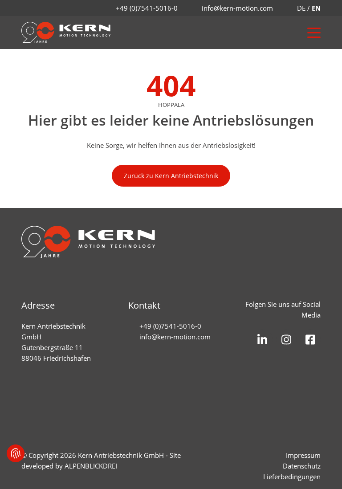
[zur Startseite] (65, 32)
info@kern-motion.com (237, 8)
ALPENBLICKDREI (91, 465)
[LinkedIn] (262, 339)
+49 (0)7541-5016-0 (147, 8)
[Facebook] (310, 339)
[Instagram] (286, 339)
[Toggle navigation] (309, 32)
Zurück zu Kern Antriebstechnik (171, 175)
